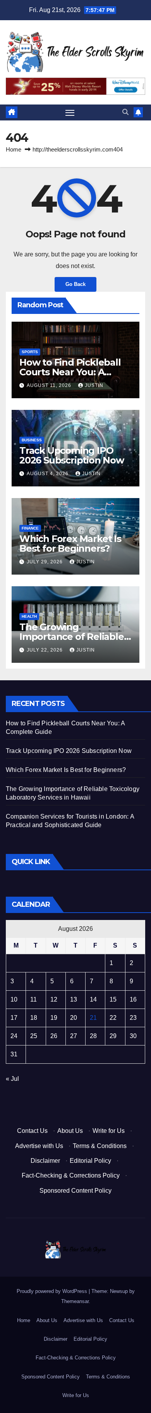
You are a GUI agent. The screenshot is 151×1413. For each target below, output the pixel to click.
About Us (70, 1130)
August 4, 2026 (48, 473)
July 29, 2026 (45, 562)
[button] (125, 112)
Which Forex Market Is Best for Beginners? (70, 543)
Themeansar (75, 1301)
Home (13, 149)
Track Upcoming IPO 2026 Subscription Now (71, 455)
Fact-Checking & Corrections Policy (71, 1175)
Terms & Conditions (100, 1146)
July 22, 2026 (45, 650)
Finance (30, 528)
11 (33, 999)
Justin (94, 385)
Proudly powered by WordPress (53, 1291)
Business (32, 440)
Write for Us (109, 1130)
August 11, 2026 (50, 385)
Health (29, 616)
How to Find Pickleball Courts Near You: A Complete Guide (70, 372)
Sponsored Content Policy (75, 1190)
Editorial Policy (90, 1160)
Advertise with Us (39, 1146)
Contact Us (32, 1130)
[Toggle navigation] (70, 112)
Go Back (75, 284)
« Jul (12, 1078)
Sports (30, 352)
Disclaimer (45, 1160)
